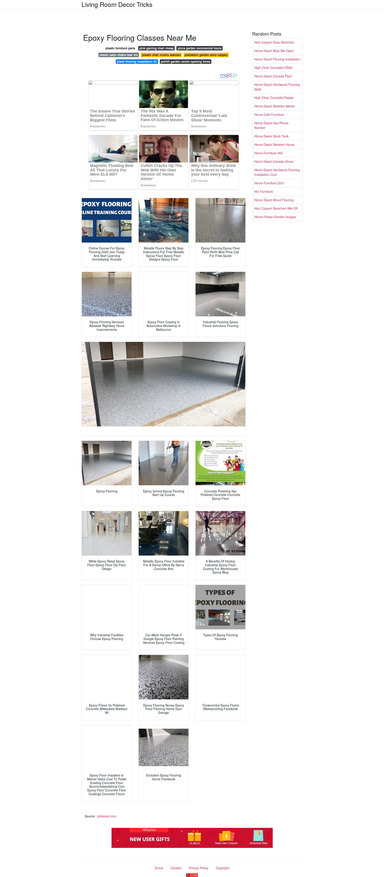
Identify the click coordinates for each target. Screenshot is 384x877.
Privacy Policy (198, 868)
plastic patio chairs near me (119, 55)
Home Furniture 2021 (269, 183)
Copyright (222, 868)
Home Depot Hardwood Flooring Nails (277, 86)
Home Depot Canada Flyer (273, 76)
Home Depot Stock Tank (271, 136)
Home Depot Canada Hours (273, 161)
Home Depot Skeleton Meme (274, 106)
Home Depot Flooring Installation (277, 59)
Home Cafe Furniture (269, 114)
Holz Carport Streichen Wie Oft (276, 208)
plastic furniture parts (120, 48)
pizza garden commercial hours (200, 48)
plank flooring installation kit (137, 61)
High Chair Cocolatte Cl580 (273, 67)
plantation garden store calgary (206, 55)
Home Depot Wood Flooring (274, 200)
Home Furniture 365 (268, 153)
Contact (175, 868)
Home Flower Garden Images (275, 217)
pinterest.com (106, 816)
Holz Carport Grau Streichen (274, 42)
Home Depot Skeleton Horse (274, 144)
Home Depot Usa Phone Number (271, 125)
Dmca (159, 868)
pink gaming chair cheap (156, 48)
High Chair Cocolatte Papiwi (273, 97)
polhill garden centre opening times (185, 61)
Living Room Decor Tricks (117, 4)
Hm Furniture (263, 191)
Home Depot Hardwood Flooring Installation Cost (277, 172)
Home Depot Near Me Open (274, 50)
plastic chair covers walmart (161, 55)
